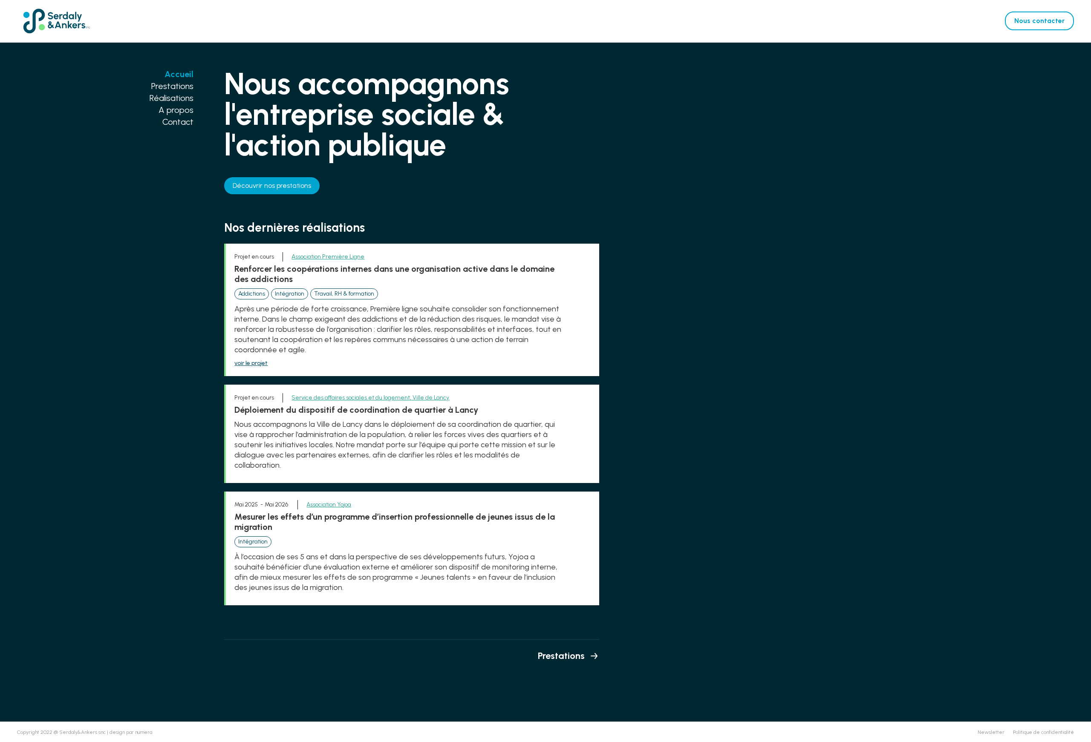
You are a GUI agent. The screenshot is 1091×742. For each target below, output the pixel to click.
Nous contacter (1039, 21)
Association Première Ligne (328, 256)
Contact (177, 122)
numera (143, 732)
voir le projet (251, 363)
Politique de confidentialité (1043, 732)
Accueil (179, 74)
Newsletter (991, 732)
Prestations (172, 86)
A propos (176, 110)
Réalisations (171, 98)
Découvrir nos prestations (272, 185)
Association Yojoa (328, 504)
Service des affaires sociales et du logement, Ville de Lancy (370, 397)
